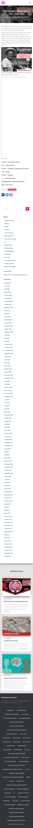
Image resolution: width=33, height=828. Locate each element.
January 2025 (8, 323)
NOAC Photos (26, 741)
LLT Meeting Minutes (24, 761)
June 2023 (7, 359)
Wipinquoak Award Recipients (16, 808)
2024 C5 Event (23, 734)
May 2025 (6, 310)
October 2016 (7, 528)
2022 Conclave (16, 737)
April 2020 (7, 427)
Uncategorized (12, 189)
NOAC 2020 (27, 749)
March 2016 (7, 541)
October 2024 (7, 329)
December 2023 (8, 347)
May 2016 (6, 534)
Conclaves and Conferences (11, 757)
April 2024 (7, 341)
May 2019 (6, 452)
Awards (6, 226)
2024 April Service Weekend (16, 722)
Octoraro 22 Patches (23, 793)
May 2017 (6, 507)
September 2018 (8, 473)
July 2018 (6, 479)
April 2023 (7, 362)
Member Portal (8, 245)
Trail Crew (7, 257)
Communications (8, 232)
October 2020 (7, 418)
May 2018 (6, 482)
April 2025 (7, 313)
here (10, 72)
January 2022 (8, 390)
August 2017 (7, 504)
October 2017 (7, 498)
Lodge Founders (7, 749)
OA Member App (8, 248)
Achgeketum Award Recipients (16, 773)
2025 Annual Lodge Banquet (12, 714)
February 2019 (8, 461)
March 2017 (7, 513)
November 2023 (8, 350)
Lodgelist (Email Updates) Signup (16, 765)
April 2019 (7, 455)
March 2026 (7, 292)
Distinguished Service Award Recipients (16, 785)
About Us (6, 223)
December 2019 (8, 439)
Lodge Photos (16, 741)
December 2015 (8, 547)
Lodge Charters (25, 757)
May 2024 (6, 338)
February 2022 (8, 387)
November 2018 (8, 467)
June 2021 (7, 402)
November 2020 (8, 415)
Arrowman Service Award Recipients (12, 769)
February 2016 (8, 544)
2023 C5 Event (25, 714)
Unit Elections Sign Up (10, 260)
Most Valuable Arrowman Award (16, 753)
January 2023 (8, 372)
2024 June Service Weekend (16, 726)
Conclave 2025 (7, 741)
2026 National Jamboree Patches (16, 601)
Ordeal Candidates (9, 251)
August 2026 (7, 283)
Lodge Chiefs (7, 793)
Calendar (6, 229)
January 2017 (8, 519)
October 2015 (7, 550)
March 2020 (7, 430)
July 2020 (6, 424)
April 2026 (7, 289)
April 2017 (7, 510)
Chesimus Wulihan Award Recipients (16, 820)
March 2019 (7, 458)
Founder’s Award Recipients (16, 812)
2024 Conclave (26, 737)
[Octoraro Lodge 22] (3, 3)
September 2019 (8, 445)
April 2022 (7, 384)
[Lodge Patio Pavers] (16, 626)
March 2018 (7, 488)
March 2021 (7, 412)
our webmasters (24, 701)
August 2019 (7, 448)
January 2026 (8, 298)
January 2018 (8, 491)
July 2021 (6, 399)
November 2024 (8, 326)
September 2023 (8, 353)
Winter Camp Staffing (9, 266)
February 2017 (8, 516)
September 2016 (8, 531)
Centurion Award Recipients (16, 816)
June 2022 (7, 381)
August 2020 (7, 421)
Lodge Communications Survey (15, 678)
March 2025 (7, 316)
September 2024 (8, 332)
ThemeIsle (22, 824)
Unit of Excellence (9, 263)
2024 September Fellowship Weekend (16, 730)
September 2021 (8, 396)
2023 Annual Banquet (24, 718)
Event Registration (9, 236)
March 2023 (7, 366)
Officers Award (18, 749)
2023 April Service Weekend (10, 718)
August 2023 (7, 356)
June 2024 (7, 335)
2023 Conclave (6, 737)
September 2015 (8, 553)
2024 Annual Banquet (11, 734)
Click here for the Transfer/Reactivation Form (15, 274)
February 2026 (8, 295)
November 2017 (8, 495)
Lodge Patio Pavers (11, 641)
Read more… (7, 611)
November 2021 (8, 393)
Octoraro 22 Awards (10, 797)
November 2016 (8, 525)
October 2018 (7, 470)
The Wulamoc (8, 254)
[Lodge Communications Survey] (16, 663)
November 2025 (8, 301)
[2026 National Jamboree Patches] (16, 586)
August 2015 (7, 556)
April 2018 (7, 485)
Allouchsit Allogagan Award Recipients (13, 777)
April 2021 (7, 409)
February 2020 (8, 433)
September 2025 (8, 307)
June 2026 (7, 286)
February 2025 (8, 319)
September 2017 (8, 501)
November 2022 (8, 375)
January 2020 (8, 436)
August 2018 (7, 476)
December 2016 (8, 522)
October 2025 (7, 304)
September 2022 (8, 378)
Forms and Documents (10, 239)
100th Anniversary (9, 220)
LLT (5, 242)
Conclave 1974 (20, 781)
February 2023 (8, 369)
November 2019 (8, 442)
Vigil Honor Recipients (9, 804)
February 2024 (8, 344)
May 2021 (6, 405)
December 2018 (8, 464)
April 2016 (7, 537)
